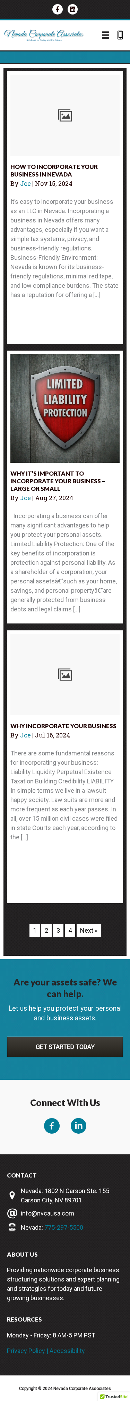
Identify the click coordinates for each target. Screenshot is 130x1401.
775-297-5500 (63, 1227)
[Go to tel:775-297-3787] (120, 36)
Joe (26, 183)
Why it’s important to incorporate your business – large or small (57, 481)
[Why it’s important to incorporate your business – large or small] (65, 407)
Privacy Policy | (28, 1350)
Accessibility (67, 1350)
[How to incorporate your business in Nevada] (65, 114)
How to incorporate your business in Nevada (54, 170)
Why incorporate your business (63, 726)
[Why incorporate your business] (65, 674)
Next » (88, 930)
